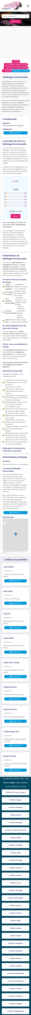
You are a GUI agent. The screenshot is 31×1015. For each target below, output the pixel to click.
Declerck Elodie (9, 756)
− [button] (5, 523)
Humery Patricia (10, 709)
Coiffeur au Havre (15, 868)
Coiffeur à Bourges (15, 822)
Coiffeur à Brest (15, 815)
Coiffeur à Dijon (15, 838)
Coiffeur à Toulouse (16, 996)
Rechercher (15, 21)
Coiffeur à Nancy (15, 906)
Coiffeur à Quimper (15, 951)
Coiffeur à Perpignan (15, 943)
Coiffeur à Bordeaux (15, 807)
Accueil (16, 61)
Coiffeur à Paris (15, 936)
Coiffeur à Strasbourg (15, 981)
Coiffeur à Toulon (15, 989)
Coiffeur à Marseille (15, 890)
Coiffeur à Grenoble (15, 845)
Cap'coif (6, 614)
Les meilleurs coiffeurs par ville (16, 65)
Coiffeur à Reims (15, 958)
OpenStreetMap (14, 550)
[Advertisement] (15, 42)
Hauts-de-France (12, 68)
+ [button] (5, 521)
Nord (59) (23, 68)
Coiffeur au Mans (15, 875)
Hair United (7, 591)
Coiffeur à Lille (15, 853)
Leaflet (4, 550)
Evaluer (15, 216)
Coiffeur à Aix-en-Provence (15, 792)
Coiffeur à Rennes (15, 966)
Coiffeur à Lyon (15, 883)
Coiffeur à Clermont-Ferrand (15, 830)
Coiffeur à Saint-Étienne (15, 973)
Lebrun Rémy (8, 638)
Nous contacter (22, 783)
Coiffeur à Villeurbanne (15, 1011)
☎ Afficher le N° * (16, 133)
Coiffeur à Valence (15, 1004)
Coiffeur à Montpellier (15, 898)
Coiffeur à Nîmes (16, 928)
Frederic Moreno (10, 687)
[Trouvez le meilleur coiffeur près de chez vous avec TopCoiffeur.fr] (12, 8)
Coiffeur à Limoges (15, 860)
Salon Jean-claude (11, 662)
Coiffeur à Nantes (15, 913)
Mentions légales (9, 783)
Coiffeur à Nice (15, 921)
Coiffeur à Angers (15, 800)
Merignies (7, 71)
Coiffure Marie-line (11, 732)
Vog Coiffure (8, 567)
